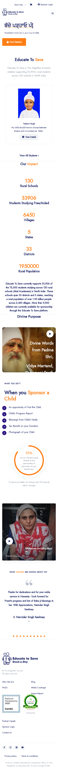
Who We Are (8, 681)
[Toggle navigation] (52, 13)
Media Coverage (38, 687)
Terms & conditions (29, 756)
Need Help (18, 4)
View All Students (29, 155)
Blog (33, 681)
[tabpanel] (29, 608)
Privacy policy (11, 756)
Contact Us (7, 732)
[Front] (29, 658)
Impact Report (37, 693)
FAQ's (4, 687)
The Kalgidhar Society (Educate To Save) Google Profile (29, 764)
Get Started (15, 42)
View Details (30, 136)
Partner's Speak (8, 721)
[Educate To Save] (13, 10)
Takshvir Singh (29, 123)
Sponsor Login (46, 4)
